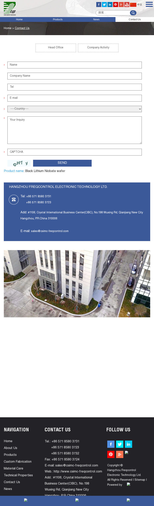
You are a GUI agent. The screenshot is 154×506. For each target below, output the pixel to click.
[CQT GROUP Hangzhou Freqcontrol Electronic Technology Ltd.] (10, 8)
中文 (139, 5)
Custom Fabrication (17, 462)
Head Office (55, 47)
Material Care (13, 468)
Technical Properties (18, 475)
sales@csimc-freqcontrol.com (50, 231)
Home (19, 19)
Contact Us (135, 19)
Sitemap (140, 480)
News (96, 19)
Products (58, 19)
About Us (10, 448)
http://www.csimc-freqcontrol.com (78, 471)
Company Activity (98, 47)
